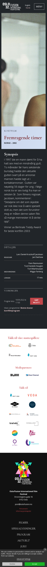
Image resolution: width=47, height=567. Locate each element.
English (27, 5)
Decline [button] (12, 564)
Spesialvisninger (24, 528)
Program (23, 534)
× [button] (45, 549)
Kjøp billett (36, 301)
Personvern (23, 509)
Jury (23, 546)
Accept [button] (34, 564)
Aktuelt (23, 540)
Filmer (23, 522)
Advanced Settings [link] (23, 559)
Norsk (28, 8)
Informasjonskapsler (23, 511)
